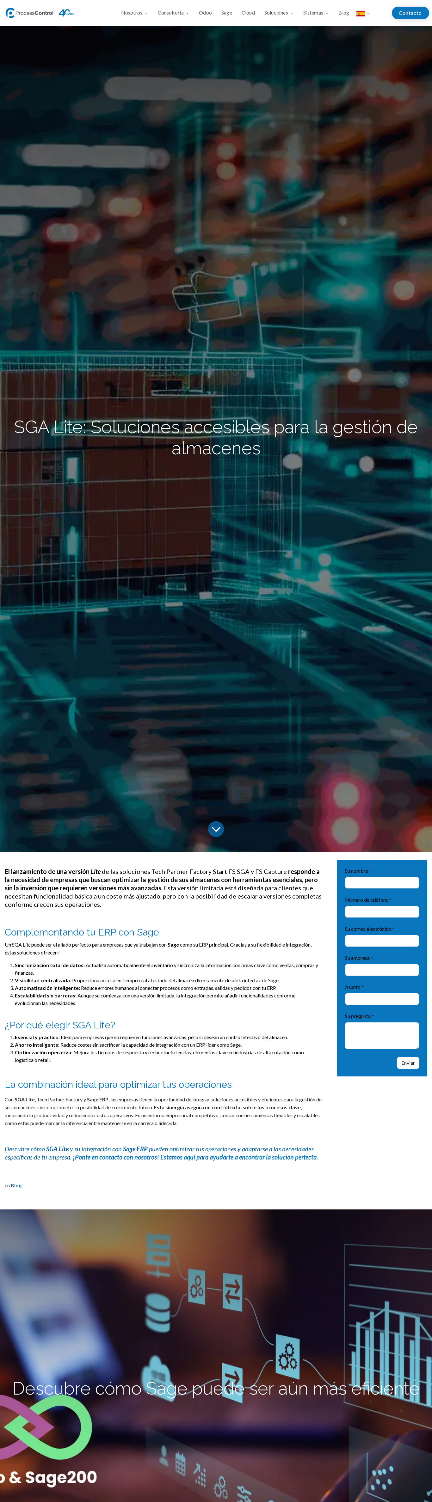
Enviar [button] (408, 1063)
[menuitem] (137, 13)
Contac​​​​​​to (410, 13)
